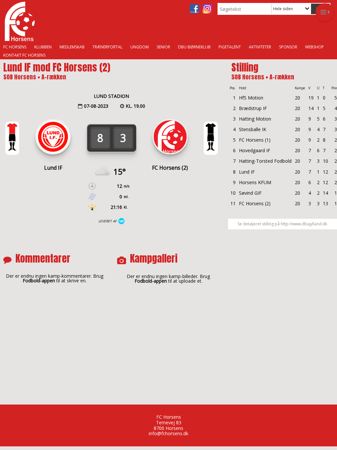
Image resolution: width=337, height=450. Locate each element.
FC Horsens (14, 47)
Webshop (314, 47)
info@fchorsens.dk (168, 433)
